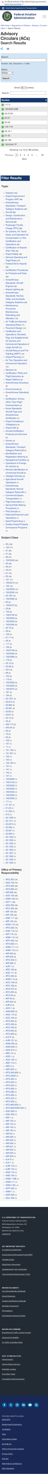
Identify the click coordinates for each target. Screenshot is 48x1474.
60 (7, 731)
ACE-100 (10, 896)
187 (7, 692)
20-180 (8, 140)
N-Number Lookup (9, 1369)
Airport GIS (11, 428)
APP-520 (10, 1188)
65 (7, 602)
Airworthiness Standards (17, 392)
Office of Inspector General (13, 1449)
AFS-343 (10, 1098)
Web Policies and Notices (12, 1463)
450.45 (9, 728)
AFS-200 (10, 886)
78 (42, 155)
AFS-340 (10, 960)
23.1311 (9, 821)
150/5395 (10, 798)
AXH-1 (9, 1008)
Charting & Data (8, 1259)
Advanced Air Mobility (10, 1337)
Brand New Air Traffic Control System (16, 1332)
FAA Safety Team (8, 1374)
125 (7, 757)
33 (7, 608)
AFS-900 (10, 1034)
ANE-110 (10, 931)
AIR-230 (9, 1140)
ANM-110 (10, 924)
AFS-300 (10, 879)
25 (7, 563)
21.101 (9, 805)
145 (7, 612)
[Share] (2, 48)
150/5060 (10, 779)
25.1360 (9, 856)
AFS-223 (10, 1082)
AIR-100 (9, 915)
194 (7, 695)
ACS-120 (10, 1060)
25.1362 (9, 859)
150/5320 (10, 621)
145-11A (9, 127)
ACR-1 (9, 1056)
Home (5, 26)
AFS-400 (10, 908)
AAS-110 (10, 1015)
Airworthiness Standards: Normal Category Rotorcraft (15, 489)
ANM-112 (10, 950)
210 (7, 814)
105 (7, 740)
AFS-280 (10, 1092)
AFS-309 (10, 1095)
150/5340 (10, 625)
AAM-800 (10, 1011)
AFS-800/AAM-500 (15, 1108)
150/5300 (10, 599)
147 (7, 776)
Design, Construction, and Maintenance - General (16, 218)
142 (7, 773)
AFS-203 (10, 1079)
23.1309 (9, 818)
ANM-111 (10, 947)
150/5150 (10, 782)
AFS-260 (10, 1089)
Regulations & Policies (21, 26)
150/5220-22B (11, 109)
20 (7, 544)
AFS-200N (11, 1076)
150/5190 (10, 650)
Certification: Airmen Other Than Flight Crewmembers (15, 402)
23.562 (9, 827)
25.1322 (9, 843)
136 (7, 634)
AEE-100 (10, 970)
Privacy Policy (7, 1454)
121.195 (9, 750)
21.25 (8, 808)
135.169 (9, 763)
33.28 (8, 666)
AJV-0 (8, 1159)
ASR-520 (10, 1195)
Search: (5, 57)
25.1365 (9, 863)
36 (7, 641)
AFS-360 (10, 1101)
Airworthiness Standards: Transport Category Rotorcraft (15, 447)
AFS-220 (10, 928)
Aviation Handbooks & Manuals (14, 1301)
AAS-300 (10, 905)
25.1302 (9, 837)
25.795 (9, 596)
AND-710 (10, 1172)
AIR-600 (9, 892)
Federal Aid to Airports (16, 264)
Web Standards (8, 1468)
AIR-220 (9, 1137)
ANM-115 (10, 937)
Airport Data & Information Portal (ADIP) (17, 1254)
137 (7, 766)
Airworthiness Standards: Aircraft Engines (14, 283)
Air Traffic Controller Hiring (12, 1342)
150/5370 (10, 605)
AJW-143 (10, 1166)
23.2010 (9, 824)
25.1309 (9, 840)
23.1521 (9, 699)
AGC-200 (10, 1111)
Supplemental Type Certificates (14, 1269)
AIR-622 (9, 1150)
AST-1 (9, 902)
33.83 (8, 711)
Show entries (24, 88)
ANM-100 (10, 899)
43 (7, 570)
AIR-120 (9, 912)
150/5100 (10, 615)
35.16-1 (8, 131)
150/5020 (10, 682)
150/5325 (10, 789)
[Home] (19, 16)
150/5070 (10, 689)
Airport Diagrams (8, 1296)
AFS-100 (10, 986)
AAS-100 (10, 883)
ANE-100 (10, 1175)
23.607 (9, 831)
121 (7, 580)
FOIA (4, 1434)
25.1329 (9, 847)
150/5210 (10, 583)
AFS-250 (10, 992)
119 (7, 679)
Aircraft (9, 212)
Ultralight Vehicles (14, 476)
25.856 (9, 705)
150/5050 (10, 686)
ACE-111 (10, 973)
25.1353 (9, 850)
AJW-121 (10, 1040)
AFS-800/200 (12, 1105)
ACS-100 (10, 1018)
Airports (9, 193)
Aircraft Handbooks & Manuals (13, 1291)
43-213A (9, 113)
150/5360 (10, 654)
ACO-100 (10, 982)
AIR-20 (9, 1134)
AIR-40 (9, 999)
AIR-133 (9, 1121)
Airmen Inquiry (7, 1359)
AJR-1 (8, 966)
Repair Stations (13, 379)
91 (7, 551)
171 (7, 802)
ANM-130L (11, 1185)
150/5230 (10, 785)
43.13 (8, 718)
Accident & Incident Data (11, 1249)
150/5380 (10, 657)
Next (24, 159)
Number (5, 100)
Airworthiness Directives (17, 383)
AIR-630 (9, 1153)
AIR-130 (9, 921)
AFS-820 (10, 944)
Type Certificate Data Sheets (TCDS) (16, 1274)
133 (7, 760)
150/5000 (10, 618)
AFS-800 (10, 889)
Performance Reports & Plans (13, 1315)
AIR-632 (9, 1156)
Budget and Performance (12, 1424)
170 (7, 660)
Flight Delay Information (11, 1264)
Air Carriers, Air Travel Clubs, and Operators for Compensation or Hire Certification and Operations (17, 237)
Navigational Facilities (16, 460)
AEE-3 (9, 1066)
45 (7, 721)
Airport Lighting (13, 289)
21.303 (9, 811)
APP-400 (10, 941)
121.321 (9, 753)
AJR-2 (8, 1005)
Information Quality (9, 1439)
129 (7, 647)
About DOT (6, 1419)
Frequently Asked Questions (13, 1379)
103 (7, 676)
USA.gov (5, 1458)
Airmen (9, 441)
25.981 (9, 708)
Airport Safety (12, 254)
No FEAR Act (6, 1444)
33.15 (8, 663)
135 (7, 586)
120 (7, 547)
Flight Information (14, 502)
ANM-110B (11, 1179)
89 (7, 673)
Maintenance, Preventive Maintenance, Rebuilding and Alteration (13, 311)
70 (7, 734)
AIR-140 (9, 1127)
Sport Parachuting (14, 521)
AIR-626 (9, 963)
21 (7, 554)
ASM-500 (10, 1044)
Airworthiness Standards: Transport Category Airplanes (15, 206)
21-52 (7, 136)
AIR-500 (9, 1143)
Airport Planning (13, 357)
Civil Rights (6, 1429)
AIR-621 (9, 1147)
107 (7, 744)
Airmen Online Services (11, 1364)
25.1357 (9, 853)
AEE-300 (10, 1069)
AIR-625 (9, 957)
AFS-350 (10, 976)
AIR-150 (9, 1130)
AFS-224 (10, 1085)
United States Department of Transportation (21, 8)
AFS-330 (10, 1024)
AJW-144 (10, 1169)
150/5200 (10, 589)
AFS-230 (10, 1021)
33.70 (8, 628)
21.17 (8, 637)
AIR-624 (9, 1002)
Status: (4, 70)
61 (7, 573)
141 (7, 769)
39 (7, 631)
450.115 (9, 724)
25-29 (7, 122)
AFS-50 (9, 995)
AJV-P (9, 1037)
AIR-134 (9, 1124)
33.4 (8, 670)
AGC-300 (10, 1114)
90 (7, 557)
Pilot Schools (12, 511)
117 (7, 644)
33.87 (8, 715)
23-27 (7, 118)
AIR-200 (9, 953)
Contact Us (6, 1234)
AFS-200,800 (12, 1073)
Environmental (12, 389)
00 (7, 567)
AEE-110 (10, 1063)
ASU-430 (10, 1198)
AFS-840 (10, 1031)
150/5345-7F (11, 144)
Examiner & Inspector (10, 1306)
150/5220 (10, 592)
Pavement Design (14, 328)
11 (7, 747)
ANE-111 (10, 918)
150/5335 (10, 792)
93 (7, 737)
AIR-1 (8, 1118)
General (9, 370)
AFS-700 (10, 1027)
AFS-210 (10, 989)
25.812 (9, 702)
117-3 (7, 105)
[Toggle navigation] (44, 16)
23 (7, 576)
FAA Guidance (7, 1310)
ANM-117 (10, 1182)
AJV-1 (8, 1163)
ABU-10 (9, 1053)
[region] (24, 122)
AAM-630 (10, 1047)
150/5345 (10, 560)
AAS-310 (10, 1050)
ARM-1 (9, 1192)
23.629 (9, 834)
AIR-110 (9, 934)
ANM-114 (10, 979)
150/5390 (10, 795)
